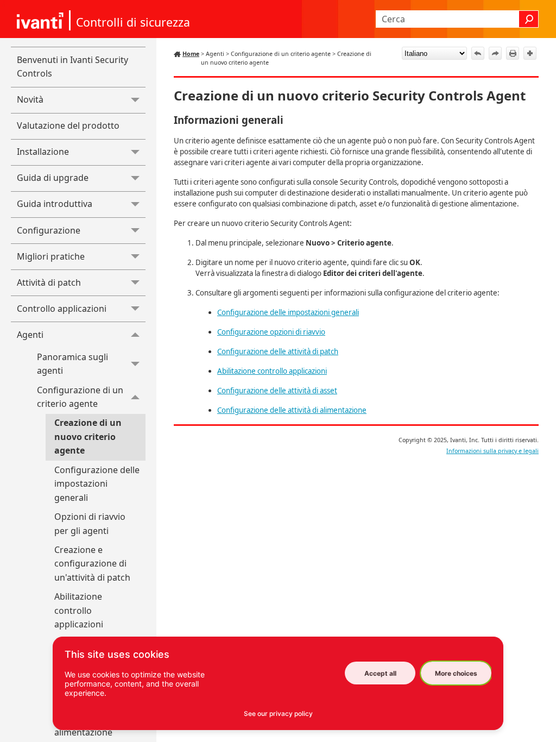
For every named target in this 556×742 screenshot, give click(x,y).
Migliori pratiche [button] (51, 256)
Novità (30, 99)
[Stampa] (512, 53)
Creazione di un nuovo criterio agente (88, 436)
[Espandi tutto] (529, 53)
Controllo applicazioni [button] (61, 309)
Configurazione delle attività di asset (277, 390)
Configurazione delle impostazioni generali (97, 484)
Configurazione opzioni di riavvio (271, 332)
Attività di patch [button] (49, 282)
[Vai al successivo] (495, 53)
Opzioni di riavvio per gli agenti (89, 524)
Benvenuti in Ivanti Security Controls (72, 67)
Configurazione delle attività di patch (277, 351)
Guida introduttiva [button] (54, 204)
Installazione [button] (43, 152)
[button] (529, 19)
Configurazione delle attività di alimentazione (292, 410)
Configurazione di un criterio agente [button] (80, 397)
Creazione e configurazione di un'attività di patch (92, 563)
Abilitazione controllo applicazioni (78, 610)
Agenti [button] (30, 335)
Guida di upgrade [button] (53, 178)
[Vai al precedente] (477, 53)
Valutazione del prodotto (68, 125)
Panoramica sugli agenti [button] (72, 364)
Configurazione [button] (48, 230)
